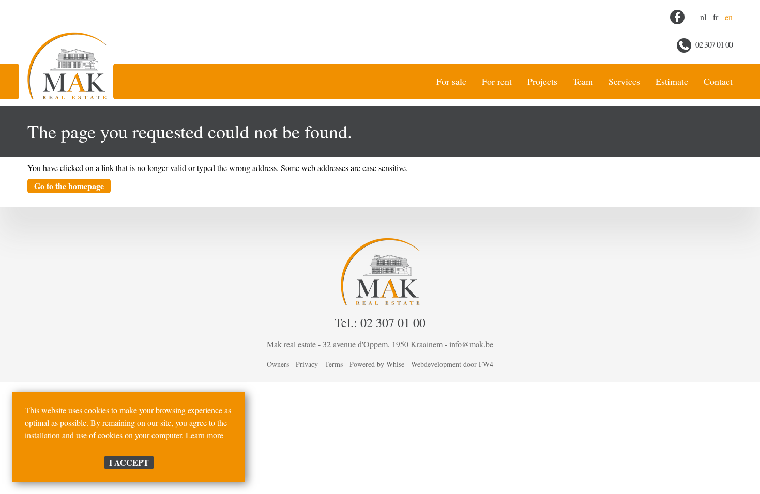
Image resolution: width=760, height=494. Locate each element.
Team (583, 81)
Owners (278, 364)
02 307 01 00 (713, 44)
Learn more (204, 434)
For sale (451, 81)
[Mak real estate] (67, 55)
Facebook (677, 17)
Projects (542, 81)
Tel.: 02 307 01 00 (380, 322)
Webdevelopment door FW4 (452, 364)
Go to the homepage (69, 186)
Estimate (672, 81)
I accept (129, 462)
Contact (718, 81)
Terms (334, 364)
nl (703, 16)
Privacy (307, 364)
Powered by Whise (376, 364)
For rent (497, 81)
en (729, 16)
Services (624, 81)
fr (715, 16)
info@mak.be (471, 343)
